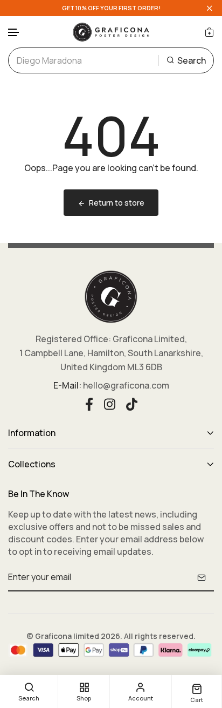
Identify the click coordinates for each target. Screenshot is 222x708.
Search (191, 60)
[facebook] (89, 403)
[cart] (209, 32)
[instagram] (109, 403)
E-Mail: (67, 385)
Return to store (116, 203)
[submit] (201, 577)
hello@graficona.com (126, 385)
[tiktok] (131, 403)
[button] (14, 33)
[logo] (110, 32)
